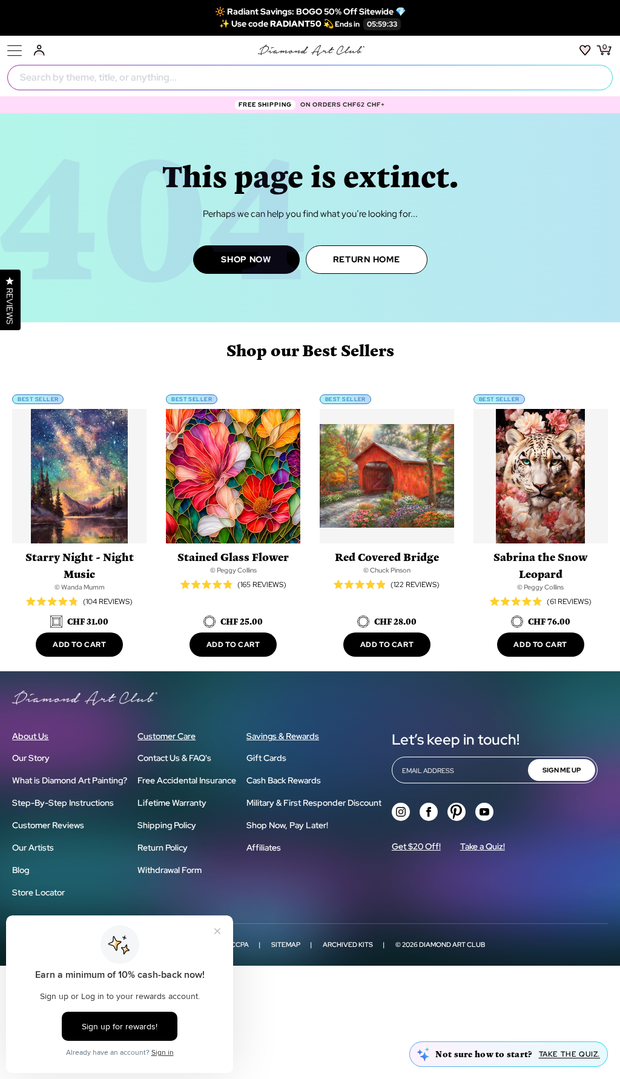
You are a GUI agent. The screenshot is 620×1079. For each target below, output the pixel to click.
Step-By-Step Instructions (63, 802)
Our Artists (33, 847)
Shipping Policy (166, 825)
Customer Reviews (48, 825)
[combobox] (310, 77)
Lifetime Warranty (171, 802)
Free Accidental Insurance (186, 780)
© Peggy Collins (233, 570)
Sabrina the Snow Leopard (540, 565)
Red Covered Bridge (387, 556)
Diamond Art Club (452, 944)
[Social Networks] (401, 812)
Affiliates (263, 847)
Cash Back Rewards (283, 780)
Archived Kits (348, 944)
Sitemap (285, 944)
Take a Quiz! (482, 846)
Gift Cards (266, 757)
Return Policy (162, 847)
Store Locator (38, 892)
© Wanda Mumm (79, 587)
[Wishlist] (585, 50)
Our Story (31, 757)
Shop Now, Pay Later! (287, 825)
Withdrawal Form (169, 870)
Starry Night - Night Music (79, 565)
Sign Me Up (561, 770)
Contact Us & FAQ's (174, 757)
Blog (20, 870)
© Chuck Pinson (387, 570)
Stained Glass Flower (233, 556)
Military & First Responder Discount (313, 802)
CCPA (240, 944)
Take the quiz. (569, 1054)
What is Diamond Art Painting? (69, 780)
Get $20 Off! (416, 846)
